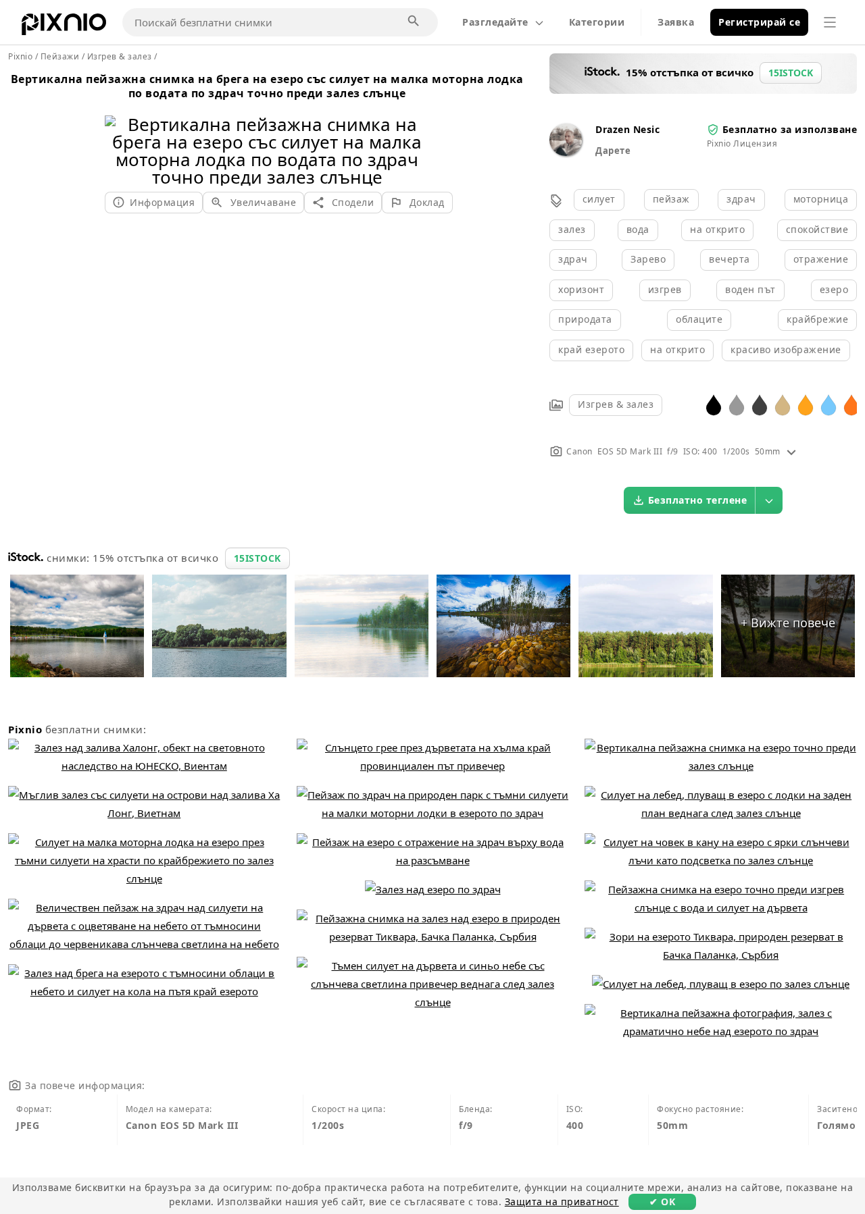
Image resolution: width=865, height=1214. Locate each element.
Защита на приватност (562, 1201)
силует (599, 198)
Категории (597, 22)
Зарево (648, 259)
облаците (699, 319)
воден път (750, 289)
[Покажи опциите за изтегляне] (769, 500)
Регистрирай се (759, 22)
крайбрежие (817, 319)
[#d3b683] (782, 404)
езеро (834, 289)
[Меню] (829, 22)
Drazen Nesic (627, 129)
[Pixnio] (64, 27)
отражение (821, 259)
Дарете (613, 150)
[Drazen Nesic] (565, 152)
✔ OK (662, 1201)
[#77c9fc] (828, 404)
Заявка (676, 22)
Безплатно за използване (790, 129)
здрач (741, 198)
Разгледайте (495, 22)
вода (637, 229)
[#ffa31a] (805, 404)
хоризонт (581, 289)
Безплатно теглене (697, 500)
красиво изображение (786, 349)
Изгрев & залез (615, 404)
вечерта (729, 259)
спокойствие (817, 229)
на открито (717, 229)
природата (585, 319)
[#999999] (736, 404)
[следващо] (414, 133)
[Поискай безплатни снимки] (414, 21)
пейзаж (671, 198)
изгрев (665, 289)
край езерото (591, 349)
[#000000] (713, 404)
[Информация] (791, 451)
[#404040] (759, 404)
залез (572, 229)
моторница (821, 198)
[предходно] (120, 133)
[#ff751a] (851, 404)
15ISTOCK (257, 558)
